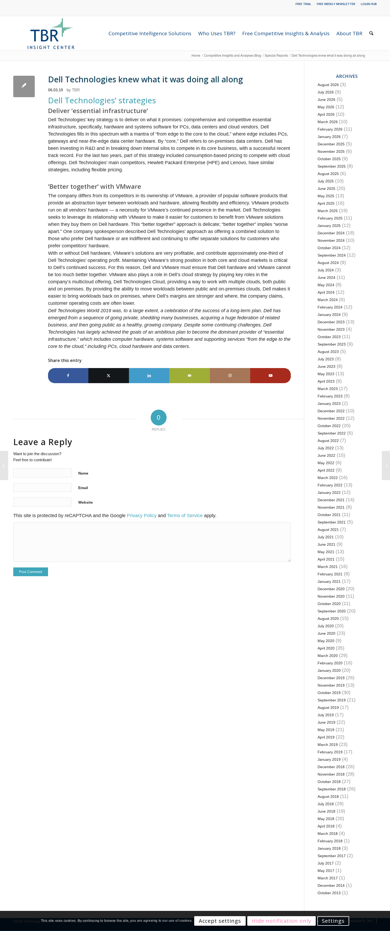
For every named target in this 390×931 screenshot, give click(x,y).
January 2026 (329, 137)
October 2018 (329, 782)
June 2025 (326, 188)
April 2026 (326, 114)
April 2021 (326, 559)
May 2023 (326, 374)
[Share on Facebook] (68, 375)
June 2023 (326, 366)
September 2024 (332, 255)
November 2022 (331, 418)
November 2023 (331, 329)
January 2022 (329, 492)
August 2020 (328, 618)
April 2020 (326, 648)
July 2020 (326, 626)
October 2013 (329, 893)
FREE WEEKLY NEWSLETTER (336, 4)
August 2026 (328, 85)
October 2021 (329, 515)
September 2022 (332, 433)
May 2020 (326, 641)
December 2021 (331, 500)
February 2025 (330, 218)
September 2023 (332, 344)
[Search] (371, 33)
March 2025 (328, 211)
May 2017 (326, 871)
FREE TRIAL (303, 4)
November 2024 (331, 240)
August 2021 (328, 529)
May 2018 (326, 819)
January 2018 (329, 848)
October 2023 (329, 337)
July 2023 (326, 359)
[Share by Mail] (189, 375)
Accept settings (220, 920)
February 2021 (330, 574)
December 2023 (331, 322)
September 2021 (332, 522)
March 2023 (328, 389)
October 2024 (329, 248)
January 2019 (329, 759)
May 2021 (326, 552)
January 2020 (329, 670)
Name (83, 473)
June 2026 (326, 99)
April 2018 (326, 826)
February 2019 (330, 752)
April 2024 (326, 292)
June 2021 (326, 544)
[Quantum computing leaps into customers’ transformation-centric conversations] (4, 465)
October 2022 (329, 426)
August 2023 (328, 352)
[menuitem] (303, 4)
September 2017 (332, 856)
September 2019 (332, 700)
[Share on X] (108, 375)
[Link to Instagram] (230, 375)
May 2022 (326, 463)
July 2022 (326, 448)
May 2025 (326, 196)
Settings (333, 920)
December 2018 (331, 767)
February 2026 (330, 129)
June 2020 (326, 633)
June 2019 (326, 722)
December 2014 (331, 885)
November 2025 (331, 151)
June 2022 (326, 455)
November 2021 (331, 507)
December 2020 (331, 589)
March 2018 (328, 833)
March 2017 (328, 878)
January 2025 (329, 225)
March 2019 (328, 744)
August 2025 (328, 174)
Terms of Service (185, 515)
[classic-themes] (24, 86)
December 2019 (331, 678)
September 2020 (332, 611)
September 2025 (332, 166)
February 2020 (330, 663)
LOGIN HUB (369, 4)
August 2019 (328, 707)
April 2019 (326, 737)
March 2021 (328, 567)
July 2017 (326, 863)
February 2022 (330, 485)
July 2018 (326, 804)
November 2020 (331, 596)
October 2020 (329, 604)
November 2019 (331, 685)
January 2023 (329, 403)
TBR (76, 90)
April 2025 (326, 203)
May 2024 (326, 285)
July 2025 (326, 181)
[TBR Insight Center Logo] (50, 33)
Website (85, 502)
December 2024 (331, 233)
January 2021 (329, 581)
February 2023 (330, 396)
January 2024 (329, 314)
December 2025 (331, 144)
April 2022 (326, 470)
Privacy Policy (142, 515)
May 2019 (326, 730)
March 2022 (328, 478)
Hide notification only (281, 920)
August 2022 (328, 440)
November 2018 (331, 774)
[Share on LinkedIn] (149, 375)
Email (83, 488)
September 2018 (332, 789)
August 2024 (328, 263)
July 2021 (326, 537)
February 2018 (330, 841)
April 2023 (326, 381)
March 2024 (328, 300)
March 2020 (328, 656)
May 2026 (326, 107)
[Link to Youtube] (270, 375)
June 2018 (326, 811)
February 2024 (330, 307)
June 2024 (326, 277)
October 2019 (329, 693)
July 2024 (326, 270)
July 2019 (326, 715)
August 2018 (328, 796)
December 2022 (331, 411)
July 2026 (326, 92)
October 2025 (329, 159)
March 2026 (328, 122)
